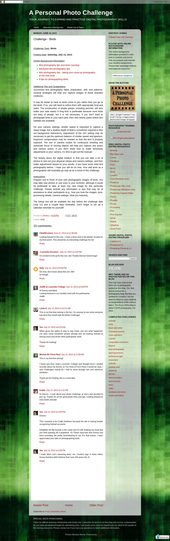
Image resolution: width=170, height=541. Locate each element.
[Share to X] (71, 215)
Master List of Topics (75, 27)
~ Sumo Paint (115, 229)
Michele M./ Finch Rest (49, 354)
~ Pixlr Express (115, 214)
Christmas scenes (116, 331)
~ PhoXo (112, 197)
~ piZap (112, 218)
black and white (115, 328)
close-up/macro (115, 335)
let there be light (116, 356)
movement (113, 360)
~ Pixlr (111, 211)
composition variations (118, 342)
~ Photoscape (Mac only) (120, 186)
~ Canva (112, 157)
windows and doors (117, 392)
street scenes (114, 381)
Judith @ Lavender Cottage (52, 287)
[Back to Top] (162, 537)
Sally (41, 268)
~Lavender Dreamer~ (49, 252)
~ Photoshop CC (116, 245)
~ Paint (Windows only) (119, 179)
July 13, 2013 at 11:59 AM (72, 354)
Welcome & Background (53, 27)
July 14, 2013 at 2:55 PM (54, 450)
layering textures (116, 353)
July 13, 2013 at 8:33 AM (54, 327)
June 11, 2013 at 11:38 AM (65, 233)
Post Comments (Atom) (55, 511)
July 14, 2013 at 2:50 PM (54, 412)
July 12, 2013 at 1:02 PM (71, 252)
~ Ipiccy (112, 168)
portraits (112, 363)
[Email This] (66, 215)
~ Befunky (113, 150)
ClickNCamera (46, 233)
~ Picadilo (113, 200)
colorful (112, 338)
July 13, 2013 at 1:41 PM (57, 390)
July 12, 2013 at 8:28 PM (77, 287)
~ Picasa (112, 204)
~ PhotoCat (114, 182)
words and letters (116, 395)
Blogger (100, 534)
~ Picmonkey (114, 207)
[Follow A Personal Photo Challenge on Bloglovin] (122, 77)
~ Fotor (112, 165)
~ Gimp (112, 172)
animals (112, 321)
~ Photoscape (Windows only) (122, 189)
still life (112, 374)
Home (36, 27)
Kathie (42, 390)
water (111, 388)
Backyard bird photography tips (54, 69)
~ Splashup (114, 225)
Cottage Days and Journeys (121, 37)
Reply (42, 243)
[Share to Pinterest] (76, 215)
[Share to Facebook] (73, 215)
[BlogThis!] (68, 215)
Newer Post (40, 505)
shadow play (114, 367)
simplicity (113, 370)
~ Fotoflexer (114, 161)
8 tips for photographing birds (53, 79)
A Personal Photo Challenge (71, 12)
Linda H (43, 308)
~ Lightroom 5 (115, 241)
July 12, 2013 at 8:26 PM (55, 268)
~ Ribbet (112, 221)
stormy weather (115, 377)
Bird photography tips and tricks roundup (59, 65)
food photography (116, 349)
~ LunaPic (113, 175)
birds (42, 219)
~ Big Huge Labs (116, 154)
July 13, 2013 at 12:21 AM (59, 308)
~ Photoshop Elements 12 (120, 248)
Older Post (96, 505)
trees (111, 385)
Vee (41, 327)
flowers (112, 346)
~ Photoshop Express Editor (121, 193)
